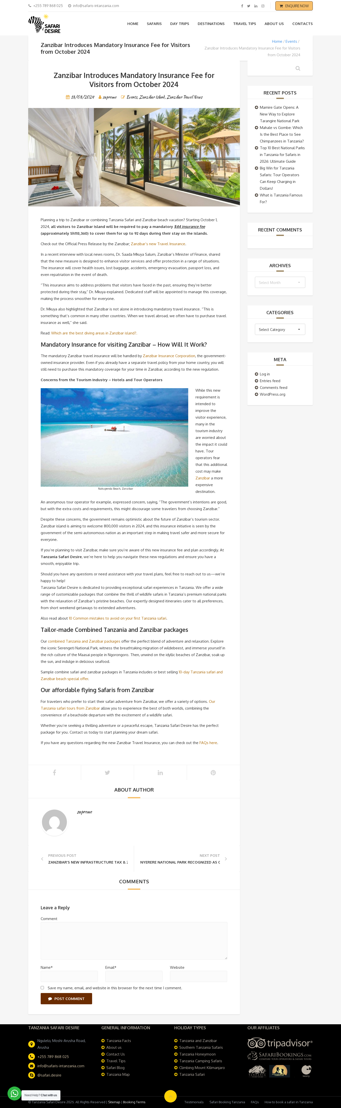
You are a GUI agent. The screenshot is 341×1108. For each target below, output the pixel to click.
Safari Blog (115, 1067)
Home (132, 23)
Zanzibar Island (152, 97)
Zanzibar (202, 478)
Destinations (211, 23)
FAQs (255, 1102)
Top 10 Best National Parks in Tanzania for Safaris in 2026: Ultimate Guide (282, 154)
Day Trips (179, 23)
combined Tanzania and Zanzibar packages (84, 641)
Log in (265, 374)
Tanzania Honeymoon (197, 1054)
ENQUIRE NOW (297, 6)
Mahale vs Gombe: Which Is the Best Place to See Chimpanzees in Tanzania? (282, 134)
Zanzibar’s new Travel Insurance (158, 243)
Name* (47, 967)
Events (291, 41)
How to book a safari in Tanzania (289, 1102)
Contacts (302, 23)
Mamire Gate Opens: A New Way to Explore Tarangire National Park (279, 114)
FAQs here (208, 742)
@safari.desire (49, 1075)
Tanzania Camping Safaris (200, 1061)
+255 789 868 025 (53, 1056)
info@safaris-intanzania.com (60, 1066)
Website (177, 967)
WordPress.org (272, 394)
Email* (110, 967)
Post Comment (69, 998)
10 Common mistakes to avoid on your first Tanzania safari (117, 618)
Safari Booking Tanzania (227, 1102)
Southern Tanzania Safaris (201, 1047)
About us (274, 23)
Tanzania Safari (192, 1074)
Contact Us (115, 1054)
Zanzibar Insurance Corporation (169, 355)
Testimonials (194, 1102)
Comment (49, 918)
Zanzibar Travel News (184, 97)
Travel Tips (244, 23)
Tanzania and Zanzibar (198, 1040)
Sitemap (114, 1102)
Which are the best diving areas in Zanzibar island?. (94, 333)
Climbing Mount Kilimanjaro (202, 1067)
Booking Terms (134, 1102)
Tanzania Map (118, 1074)
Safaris (154, 23)
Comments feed (273, 387)
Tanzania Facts (118, 1040)
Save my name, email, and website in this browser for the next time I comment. (115, 988)
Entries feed (270, 380)
